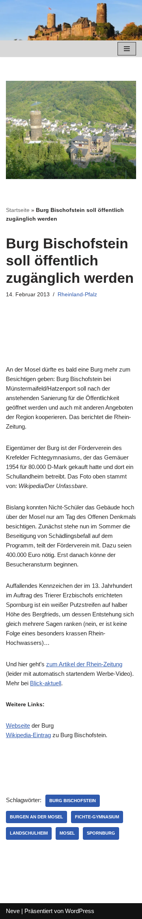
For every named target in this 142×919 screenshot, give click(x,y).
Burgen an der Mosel (36, 816)
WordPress (79, 911)
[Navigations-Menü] (127, 48)
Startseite (18, 210)
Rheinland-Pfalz (77, 294)
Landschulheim (29, 833)
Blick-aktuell (45, 683)
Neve (13, 911)
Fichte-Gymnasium (97, 816)
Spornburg (101, 833)
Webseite (18, 725)
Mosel (67, 833)
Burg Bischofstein (72, 800)
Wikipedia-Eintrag (28, 735)
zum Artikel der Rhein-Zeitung (84, 664)
